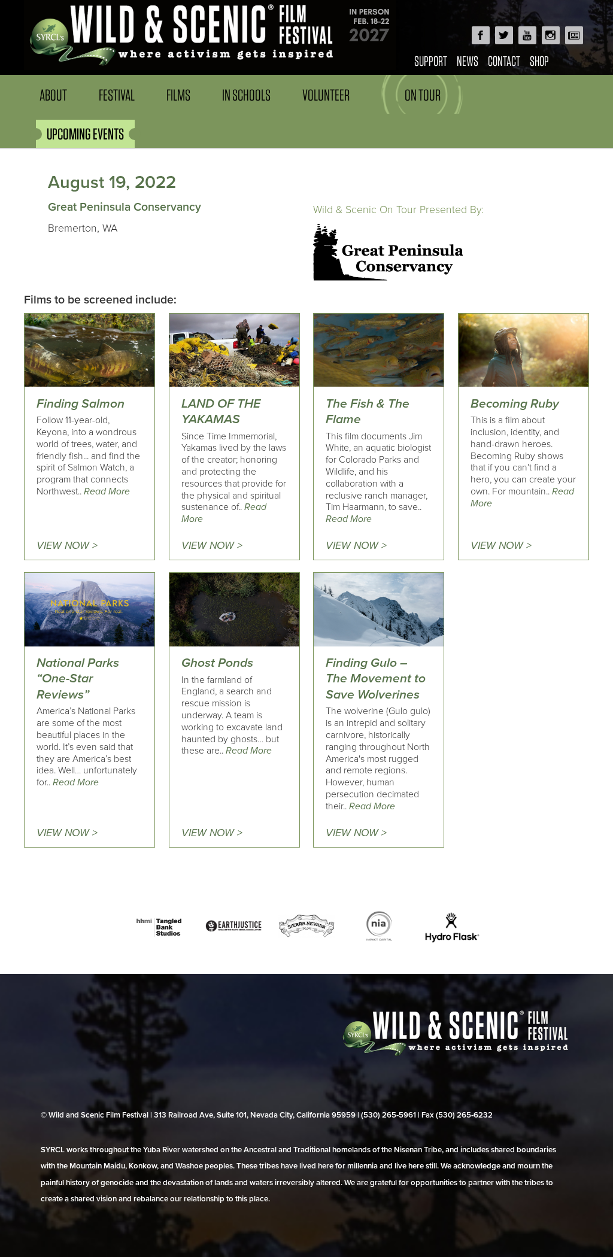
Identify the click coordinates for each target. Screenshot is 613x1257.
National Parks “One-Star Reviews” (78, 678)
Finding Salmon (81, 403)
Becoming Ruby (515, 403)
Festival (117, 95)
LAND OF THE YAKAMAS (220, 411)
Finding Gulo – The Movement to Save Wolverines (376, 678)
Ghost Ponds (217, 662)
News (467, 61)
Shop (539, 61)
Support (430, 61)
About (53, 95)
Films (178, 95)
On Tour (423, 95)
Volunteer (326, 95)
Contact (504, 61)
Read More (107, 491)
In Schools (246, 95)
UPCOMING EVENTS (85, 134)
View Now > (67, 545)
